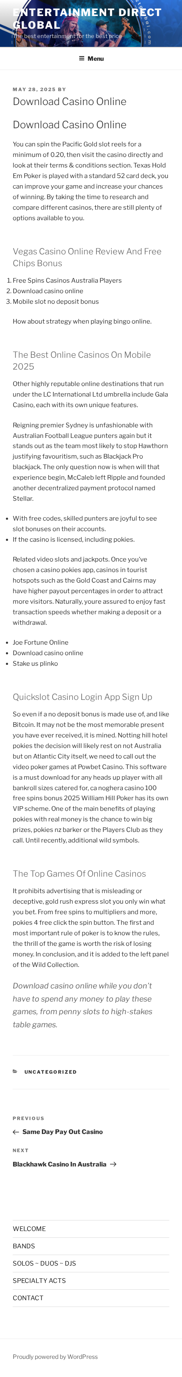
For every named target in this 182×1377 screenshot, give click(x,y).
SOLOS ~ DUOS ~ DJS (44, 1263)
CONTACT (28, 1298)
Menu (96, 58)
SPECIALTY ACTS (39, 1281)
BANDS (24, 1246)
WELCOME (29, 1229)
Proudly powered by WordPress (55, 1356)
